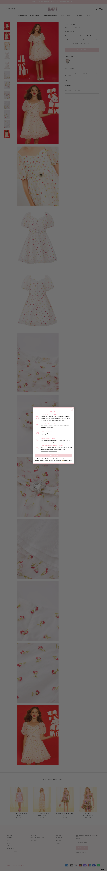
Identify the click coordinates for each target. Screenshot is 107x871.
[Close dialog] (72, 409)
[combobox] (102, 869)
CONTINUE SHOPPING (53, 455)
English (102, 869)
